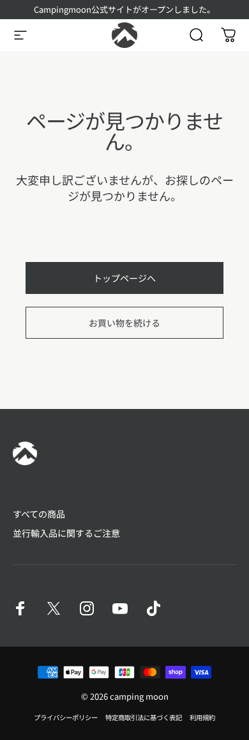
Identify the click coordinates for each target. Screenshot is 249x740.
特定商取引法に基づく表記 (143, 717)
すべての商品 (39, 514)
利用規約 (202, 717)
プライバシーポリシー (66, 717)
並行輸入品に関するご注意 (66, 533)
